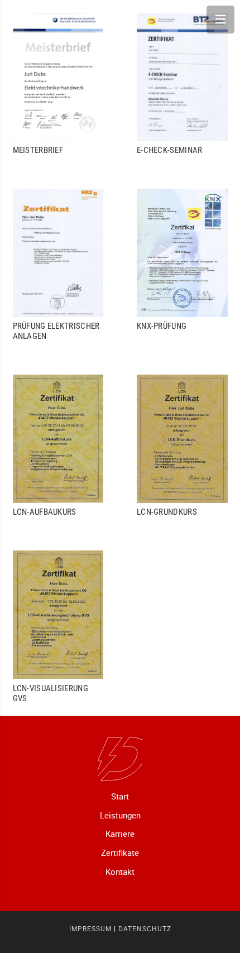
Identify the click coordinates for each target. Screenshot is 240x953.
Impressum (90, 928)
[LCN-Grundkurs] (182, 446)
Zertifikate (120, 852)
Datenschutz (144, 928)
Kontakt (120, 871)
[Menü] (220, 19)
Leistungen (120, 815)
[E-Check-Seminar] (182, 84)
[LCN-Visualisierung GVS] (58, 626)
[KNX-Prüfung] (182, 265)
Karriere (120, 833)
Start (120, 796)
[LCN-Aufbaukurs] (58, 446)
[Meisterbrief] (58, 84)
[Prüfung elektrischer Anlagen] (58, 265)
